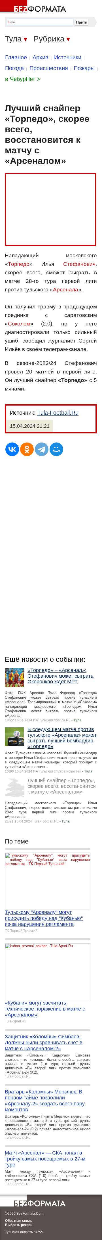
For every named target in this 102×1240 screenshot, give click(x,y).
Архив (40, 57)
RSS (39, 1232)
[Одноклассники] (27, 449)
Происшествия (48, 68)
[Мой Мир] (56, 449)
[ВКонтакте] (12, 449)
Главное (16, 57)
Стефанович (79, 264)
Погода (14, 68)
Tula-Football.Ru (57, 413)
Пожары (84, 68)
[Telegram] (41, 449)
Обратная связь (18, 1221)
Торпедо (18, 264)
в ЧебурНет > (22, 79)
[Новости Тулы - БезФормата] (34, 7)
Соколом (19, 324)
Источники (67, 57)
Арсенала (65, 290)
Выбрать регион (18, 1225)
